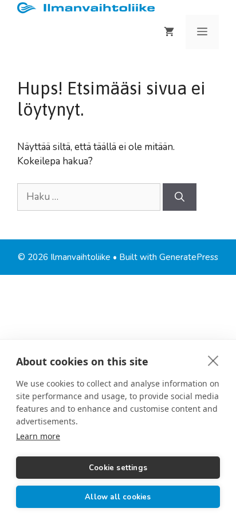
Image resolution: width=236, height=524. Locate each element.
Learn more (38, 436)
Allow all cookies (118, 497)
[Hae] (179, 197)
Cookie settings (118, 468)
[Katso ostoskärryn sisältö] (169, 32)
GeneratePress (188, 257)
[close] (213, 360)
